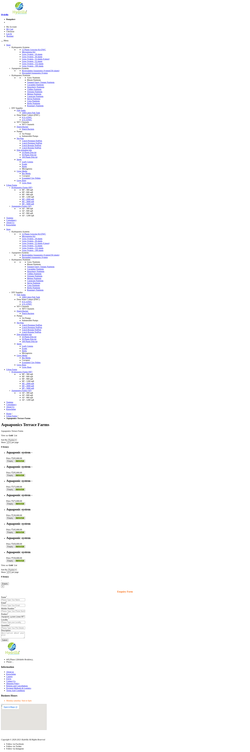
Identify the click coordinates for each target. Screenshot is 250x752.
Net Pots (20, 138)
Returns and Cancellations (17, 686)
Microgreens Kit (28, 52)
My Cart (9, 29)
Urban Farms (11, 416)
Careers (9, 676)
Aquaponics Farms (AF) (21, 206)
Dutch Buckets (28, 129)
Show (3, 442)
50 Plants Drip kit (29, 155)
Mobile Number (8, 608)
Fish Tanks (21, 110)
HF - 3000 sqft (28, 201)
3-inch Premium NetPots (32, 141)
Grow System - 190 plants (32, 66)
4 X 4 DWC (27, 120)
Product (4, 614)
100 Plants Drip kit (29, 157)
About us (10, 672)
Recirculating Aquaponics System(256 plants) (40, 71)
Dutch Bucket (22, 127)
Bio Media (26, 173)
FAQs (8, 679)
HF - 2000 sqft (28, 199)
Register (10, 36)
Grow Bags (21, 180)
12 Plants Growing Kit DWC (34, 50)
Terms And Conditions (15, 690)
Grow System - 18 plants (32, 54)
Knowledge (11, 674)
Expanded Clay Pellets (31, 178)
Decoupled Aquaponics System (35, 73)
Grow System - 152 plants (32, 64)
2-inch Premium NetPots (32, 143)
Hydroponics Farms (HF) (21, 187)
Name (4, 597)
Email (4, 603)
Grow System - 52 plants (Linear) (35, 59)
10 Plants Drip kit (29, 152)
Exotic (24, 164)
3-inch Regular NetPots (31, 145)
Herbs (24, 166)
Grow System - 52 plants (32, 61)
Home (8, 414)
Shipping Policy (12, 683)
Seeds (19, 159)
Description (6, 630)
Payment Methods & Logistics (18, 688)
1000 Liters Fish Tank (31, 113)
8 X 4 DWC (27, 117)
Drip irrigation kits (24, 150)
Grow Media (22, 171)
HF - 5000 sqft (28, 204)
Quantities (5, 625)
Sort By (4, 440)
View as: (4, 435)
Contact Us (10, 681)
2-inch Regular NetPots (31, 148)
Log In (9, 34)
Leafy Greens (27, 162)
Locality (5, 620)
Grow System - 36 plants (32, 57)
